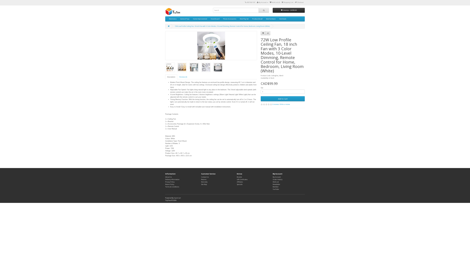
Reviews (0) (183, 77)
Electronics (172, 19)
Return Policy (169, 184)
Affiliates (240, 182)
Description (171, 77)
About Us (168, 177)
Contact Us (205, 177)
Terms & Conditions (172, 187)
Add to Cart (283, 99)
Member (276, 187)
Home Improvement (200, 19)
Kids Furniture (271, 19)
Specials (239, 184)
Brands (239, 177)
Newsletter (276, 184)
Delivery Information (172, 179)
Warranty (204, 182)
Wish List (276, 182)
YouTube (276, 189)
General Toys (184, 19)
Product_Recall (257, 19)
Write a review (285, 104)
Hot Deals (282, 19)
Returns (203, 179)
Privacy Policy (170, 182)
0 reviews (275, 104)
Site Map (204, 184)
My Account (277, 177)
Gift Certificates (242, 179)
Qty (262, 88)
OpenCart (177, 198)
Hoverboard (215, 19)
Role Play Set (244, 19)
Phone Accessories (229, 19)
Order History (277, 179)
